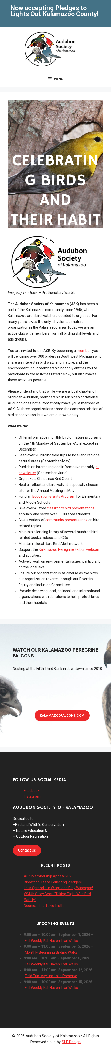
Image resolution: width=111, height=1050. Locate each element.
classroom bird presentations (70, 508)
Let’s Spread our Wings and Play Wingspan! (58, 888)
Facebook (31, 790)
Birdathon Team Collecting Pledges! (53, 882)
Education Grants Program (53, 496)
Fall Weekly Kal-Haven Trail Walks (51, 940)
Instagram (32, 796)
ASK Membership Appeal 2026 (49, 876)
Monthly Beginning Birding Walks (51, 952)
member (84, 350)
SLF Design (71, 1041)
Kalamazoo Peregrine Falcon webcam (69, 549)
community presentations (66, 520)
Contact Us (27, 850)
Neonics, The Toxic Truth (44, 906)
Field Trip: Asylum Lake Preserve (51, 976)
